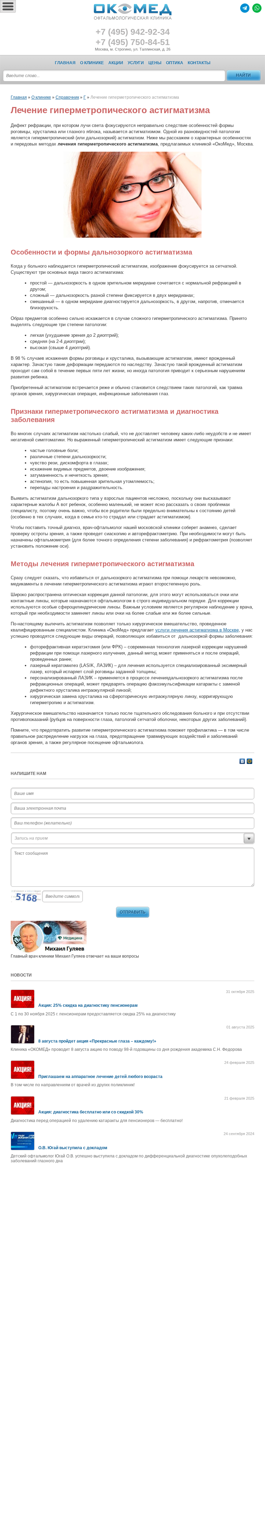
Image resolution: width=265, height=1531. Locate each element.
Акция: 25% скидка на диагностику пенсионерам (88, 1005)
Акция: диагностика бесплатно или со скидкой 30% (90, 1112)
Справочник (67, 97)
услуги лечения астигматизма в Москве (197, 630)
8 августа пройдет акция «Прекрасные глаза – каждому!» (97, 1041)
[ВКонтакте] (242, 761)
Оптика (174, 63)
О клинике (92, 63)
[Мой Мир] (249, 761)
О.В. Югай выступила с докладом (72, 1147)
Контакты (199, 63)
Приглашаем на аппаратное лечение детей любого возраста (100, 1076)
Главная (65, 63)
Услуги (136, 63)
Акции (115, 63)
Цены (154, 63)
